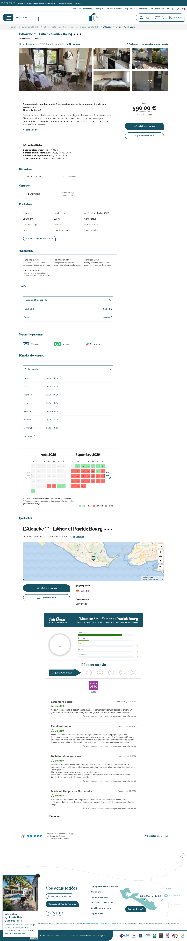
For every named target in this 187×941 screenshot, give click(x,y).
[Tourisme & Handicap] (140, 935)
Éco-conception (99, 936)
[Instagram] (54, 913)
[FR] (184, 9)
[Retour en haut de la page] (182, 855)
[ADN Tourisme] (175, 935)
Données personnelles (57, 936)
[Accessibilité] (172, 8)
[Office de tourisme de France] (124, 935)
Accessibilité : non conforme (79, 936)
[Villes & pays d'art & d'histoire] (167, 935)
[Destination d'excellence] (134, 935)
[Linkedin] (60, 913)
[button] (184, 9)
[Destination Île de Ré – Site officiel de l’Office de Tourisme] (93, 17)
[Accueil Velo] (154, 935)
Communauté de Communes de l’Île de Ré (99, 923)
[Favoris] (177, 9)
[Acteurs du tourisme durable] (182, 935)
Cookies (43, 936)
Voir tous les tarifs (144, 115)
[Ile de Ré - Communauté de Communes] (161, 935)
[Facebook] (48, 913)
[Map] (168, 9)
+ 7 (150, 81)
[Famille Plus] (147, 935)
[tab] (65, 300)
